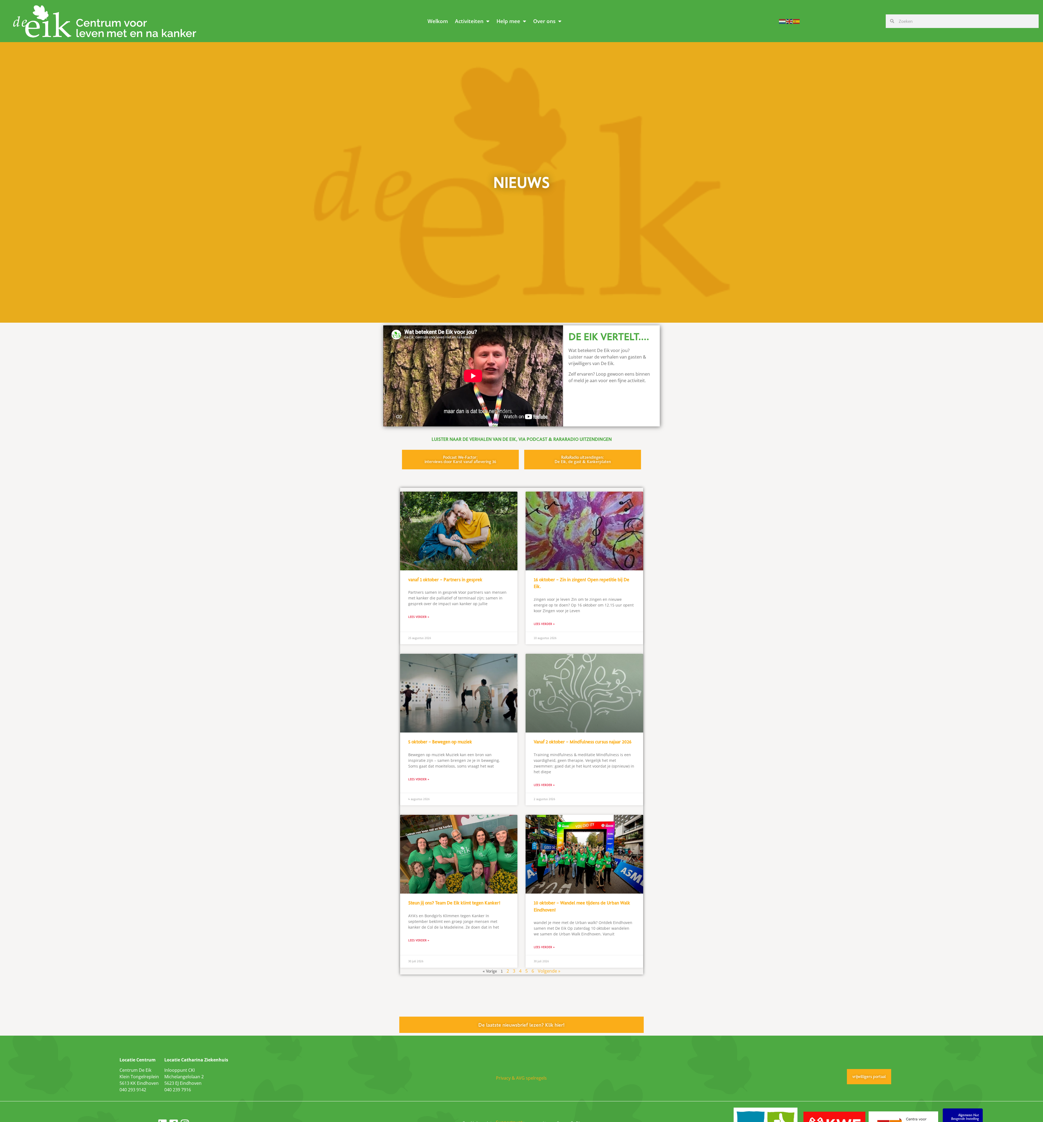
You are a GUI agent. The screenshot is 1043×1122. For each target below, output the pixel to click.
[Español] (796, 21)
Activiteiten (469, 21)
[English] (789, 21)
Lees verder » (418, 617)
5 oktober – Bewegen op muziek (440, 742)
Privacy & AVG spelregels (521, 1078)
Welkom (438, 21)
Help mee (508, 21)
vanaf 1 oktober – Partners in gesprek (445, 580)
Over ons (544, 21)
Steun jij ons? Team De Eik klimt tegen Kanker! (454, 903)
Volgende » (549, 971)
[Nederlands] (782, 21)
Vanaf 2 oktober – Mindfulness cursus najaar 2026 (583, 742)
